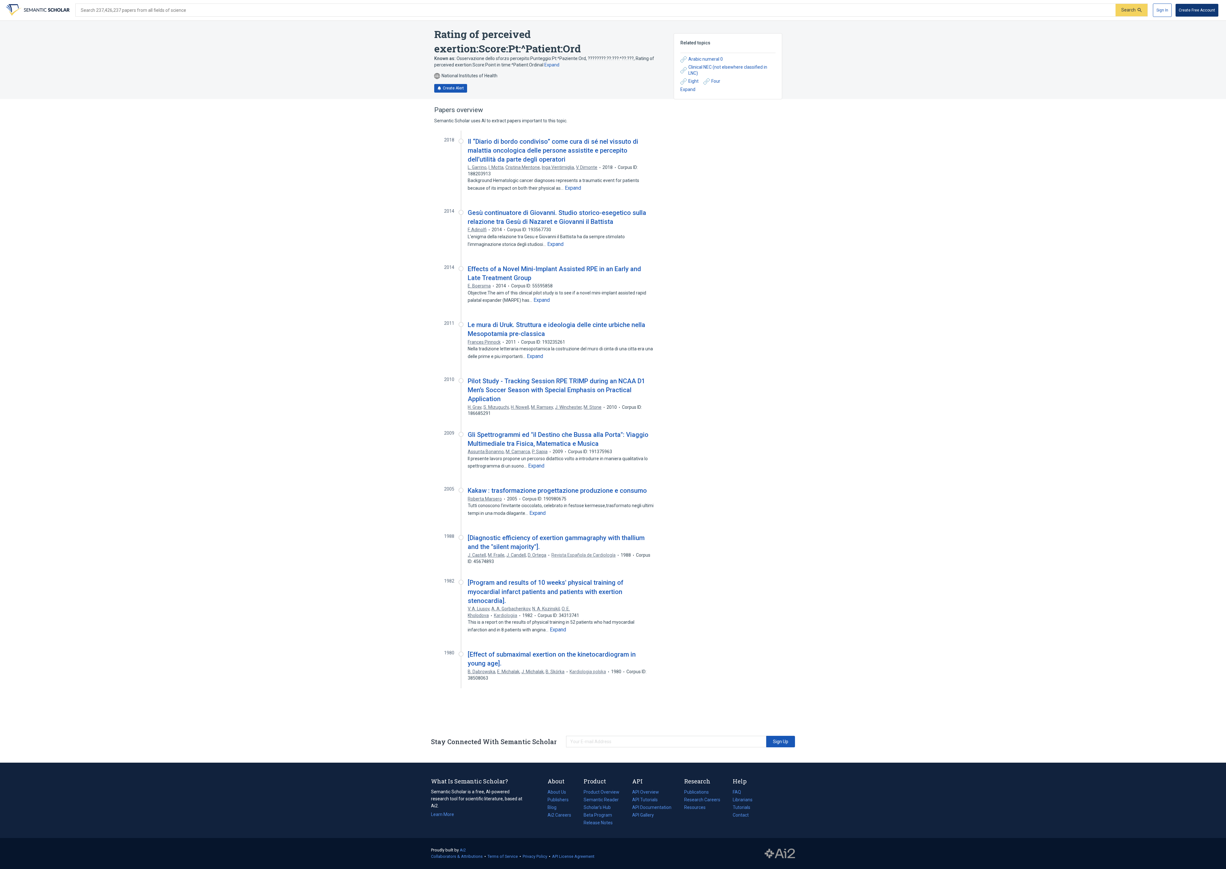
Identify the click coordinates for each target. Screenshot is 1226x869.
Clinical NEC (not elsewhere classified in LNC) (727, 70)
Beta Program (598, 815)
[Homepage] (37, 10)
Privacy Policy (535, 856)
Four (715, 81)
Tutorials (741, 807)
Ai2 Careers (559, 815)
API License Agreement (573, 856)
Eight (693, 81)
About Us (557, 792)
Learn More (442, 814)
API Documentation (651, 808)
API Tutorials (645, 799)
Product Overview (601, 792)
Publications (696, 792)
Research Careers (702, 800)
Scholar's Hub (597, 807)
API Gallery (643, 815)
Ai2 (463, 850)
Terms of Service (503, 856)
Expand (551, 64)
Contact (741, 815)
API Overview (645, 792)
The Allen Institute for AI (780, 854)
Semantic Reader (601, 799)
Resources (695, 808)
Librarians (743, 799)
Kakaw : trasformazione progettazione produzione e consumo (557, 490)
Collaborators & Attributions (457, 856)
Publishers (558, 799)
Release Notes (598, 822)
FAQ (737, 792)
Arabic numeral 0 (705, 59)
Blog (555, 808)
